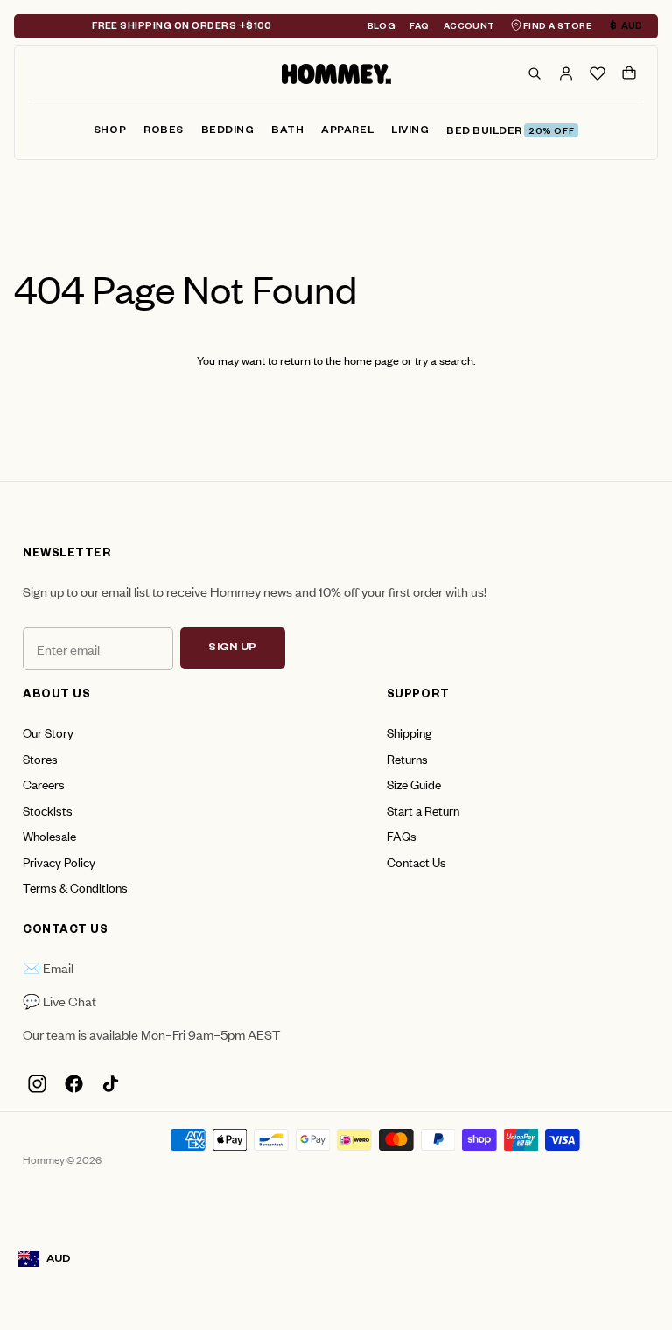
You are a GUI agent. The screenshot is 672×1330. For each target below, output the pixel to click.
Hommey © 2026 (62, 1159)
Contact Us (416, 861)
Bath (287, 131)
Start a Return (423, 810)
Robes (164, 131)
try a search (444, 360)
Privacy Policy (59, 861)
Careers (44, 783)
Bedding (228, 131)
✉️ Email (48, 967)
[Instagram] (37, 1084)
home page (371, 360)
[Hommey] (336, 74)
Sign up (232, 648)
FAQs (401, 835)
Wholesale (49, 835)
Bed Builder (510, 132)
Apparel (347, 131)
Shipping (409, 732)
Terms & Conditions (75, 887)
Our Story (48, 732)
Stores (40, 758)
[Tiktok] (110, 1084)
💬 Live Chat (59, 1000)
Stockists (48, 810)
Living (410, 131)
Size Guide (414, 783)
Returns (407, 758)
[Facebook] (74, 1084)
